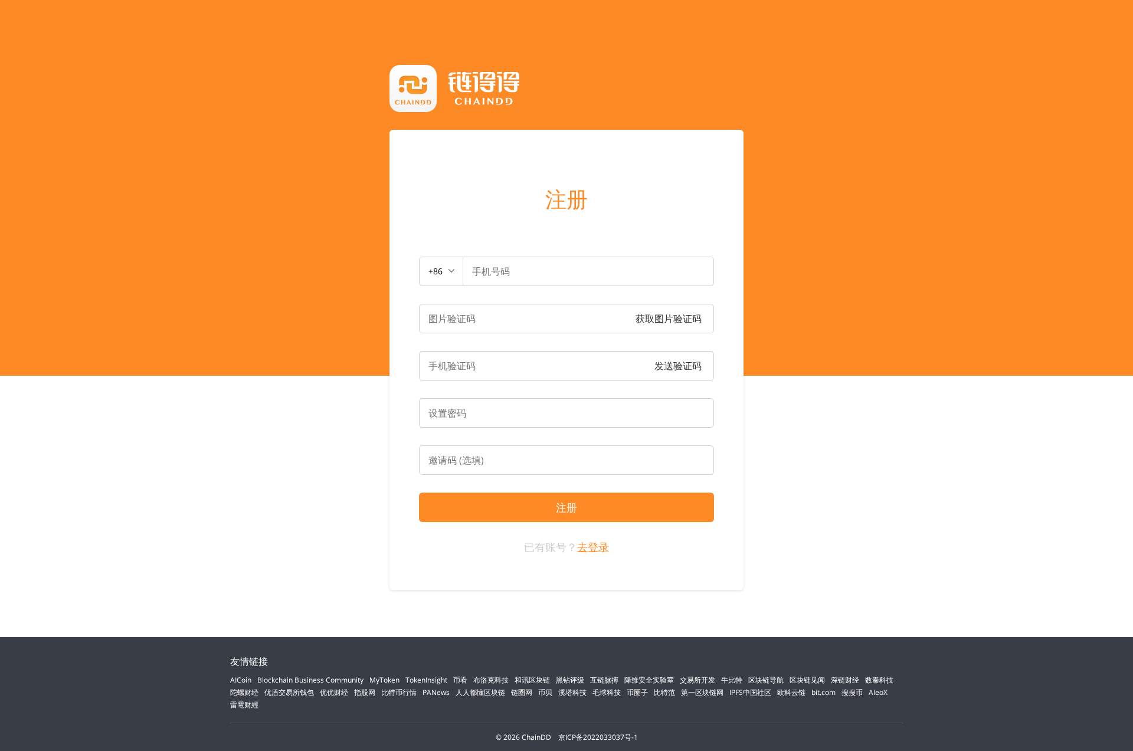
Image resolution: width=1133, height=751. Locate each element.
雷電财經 (244, 705)
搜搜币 (852, 692)
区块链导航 (766, 680)
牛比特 (731, 680)
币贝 (545, 692)
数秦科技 (879, 680)
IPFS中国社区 (750, 692)
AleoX (878, 692)
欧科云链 (791, 692)
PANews (436, 692)
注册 (566, 199)
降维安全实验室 (649, 680)
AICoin (240, 680)
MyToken (384, 680)
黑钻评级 (570, 680)
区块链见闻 (807, 680)
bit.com (823, 692)
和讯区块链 (532, 680)
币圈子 (637, 692)
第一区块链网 (702, 692)
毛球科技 (606, 692)
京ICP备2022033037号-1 (598, 737)
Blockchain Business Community (310, 680)
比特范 (664, 692)
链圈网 (521, 692)
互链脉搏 (604, 680)
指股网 (364, 692)
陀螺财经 (244, 692)
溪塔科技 (572, 692)
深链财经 (845, 680)
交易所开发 (697, 680)
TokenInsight (426, 680)
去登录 (593, 547)
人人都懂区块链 (480, 692)
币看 (460, 680)
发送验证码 (678, 365)
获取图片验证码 (669, 318)
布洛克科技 (491, 680)
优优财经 (334, 692)
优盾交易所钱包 (289, 692)
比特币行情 (399, 692)
